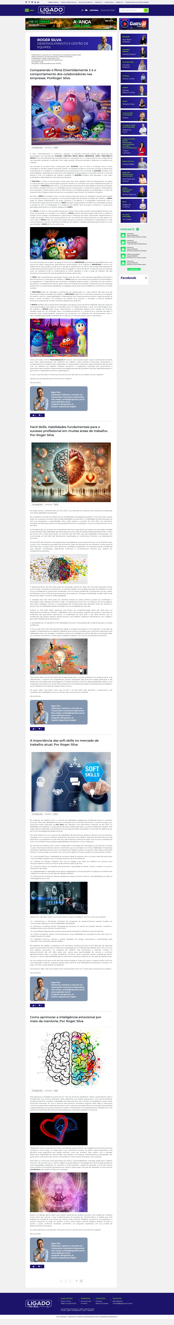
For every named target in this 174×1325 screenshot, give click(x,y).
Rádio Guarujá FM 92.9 (68, 2)
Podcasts (98, 2)
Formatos (119, 2)
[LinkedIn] (38, 2)
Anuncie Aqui (108, 2)
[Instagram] (26, 2)
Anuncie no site (86, 1301)
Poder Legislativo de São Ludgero (137, 2)
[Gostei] (34, 415)
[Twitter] (32, 2)
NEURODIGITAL (113, 1316)
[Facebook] (29, 2)
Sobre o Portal (53, 2)
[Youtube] (35, 2)
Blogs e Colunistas (85, 2)
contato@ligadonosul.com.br (122, 1303)
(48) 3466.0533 (118, 1301)
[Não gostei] (40, 415)
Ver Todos (134, 269)
